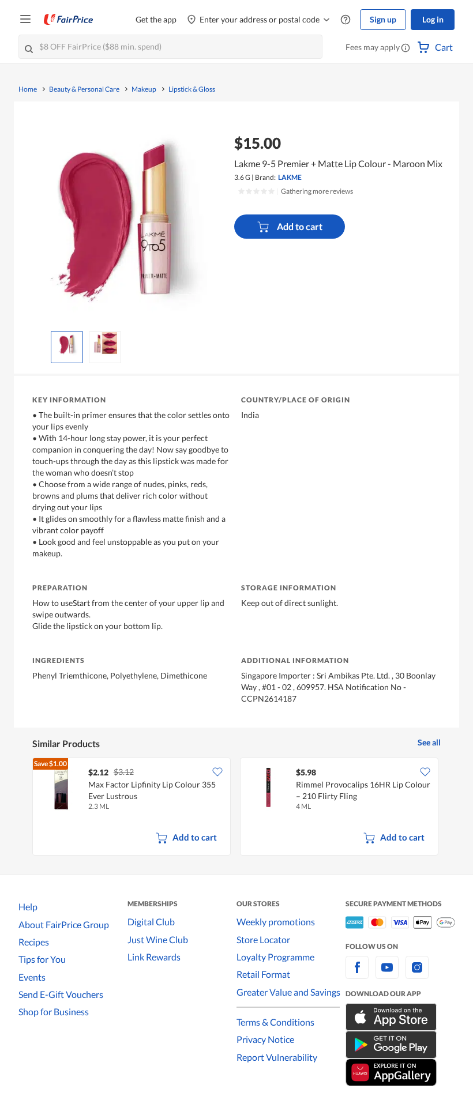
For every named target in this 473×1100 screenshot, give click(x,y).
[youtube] (387, 974)
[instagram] (417, 974)
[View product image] (66, 344)
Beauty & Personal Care (84, 89)
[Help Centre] (345, 19)
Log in (433, 19)
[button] (405, 48)
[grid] (236, 808)
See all (429, 742)
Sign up (383, 19)
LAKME (290, 177)
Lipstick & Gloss (191, 89)
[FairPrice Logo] (68, 20)
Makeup (144, 89)
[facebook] (357, 974)
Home (27, 89)
